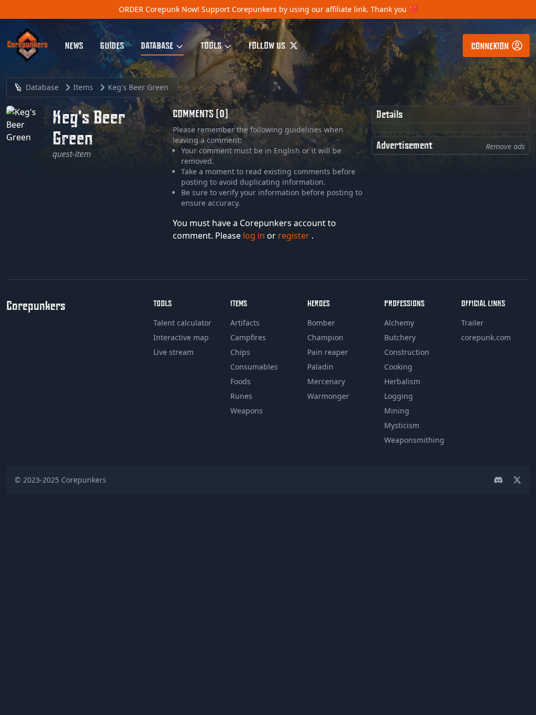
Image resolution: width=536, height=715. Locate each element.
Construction (406, 352)
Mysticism (401, 425)
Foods (240, 381)
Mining (396, 411)
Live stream (173, 352)
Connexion (490, 45)
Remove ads (505, 146)
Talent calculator (182, 323)
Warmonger (328, 396)
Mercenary (326, 381)
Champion (325, 337)
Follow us (268, 45)
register (294, 235)
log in (255, 235)
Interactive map (181, 337)
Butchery (400, 337)
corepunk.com (486, 337)
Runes (241, 396)
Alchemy (399, 323)
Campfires (248, 337)
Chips (240, 352)
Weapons (246, 411)
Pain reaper (327, 352)
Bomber (321, 323)
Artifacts (245, 323)
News (74, 45)
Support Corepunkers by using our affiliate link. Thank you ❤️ (310, 9)
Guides (112, 45)
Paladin (320, 367)
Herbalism (402, 381)
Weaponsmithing (414, 440)
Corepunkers (83, 480)
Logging (398, 396)
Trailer (472, 323)
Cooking (398, 367)
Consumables (254, 367)
